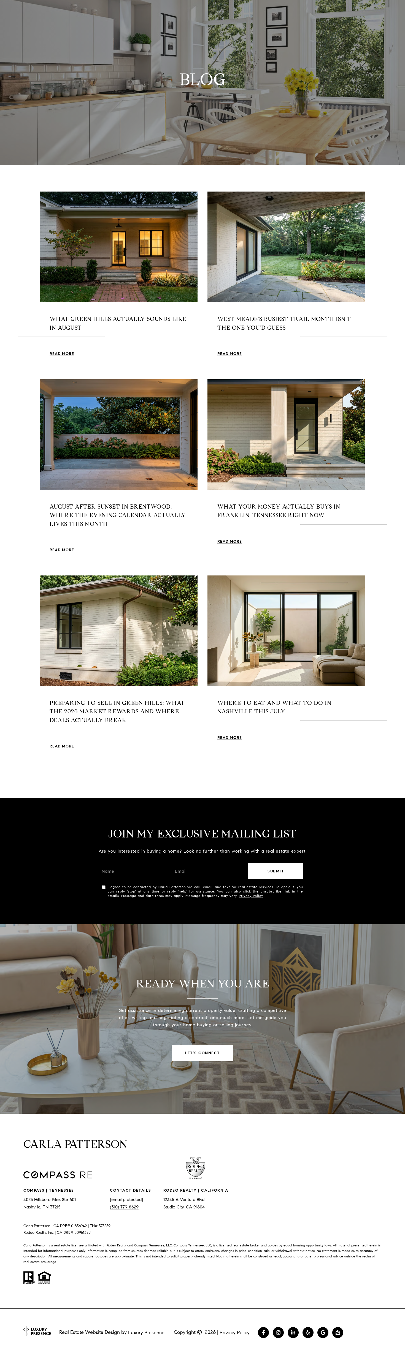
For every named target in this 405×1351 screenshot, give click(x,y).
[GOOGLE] (322, 1332)
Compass (180, 1245)
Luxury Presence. (147, 1332)
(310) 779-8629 (124, 1207)
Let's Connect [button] (202, 1053)
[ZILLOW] (337, 1332)
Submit (276, 871)
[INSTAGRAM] (278, 1332)
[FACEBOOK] (263, 1332)
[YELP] (308, 1332)
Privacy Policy (251, 896)
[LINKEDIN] (293, 1332)
